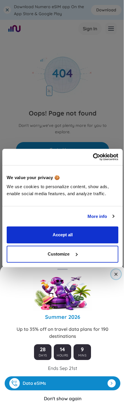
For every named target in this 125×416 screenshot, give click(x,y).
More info (97, 216)
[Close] (116, 274)
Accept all (63, 234)
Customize (59, 253)
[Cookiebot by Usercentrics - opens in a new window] (92, 157)
